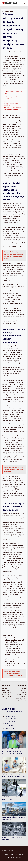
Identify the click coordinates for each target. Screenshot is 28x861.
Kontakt (21, 854)
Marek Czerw (9, 51)
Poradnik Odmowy (7, 11)
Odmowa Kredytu (10, 716)
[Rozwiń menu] (24, 3)
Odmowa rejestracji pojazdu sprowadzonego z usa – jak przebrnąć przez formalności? (21, 693)
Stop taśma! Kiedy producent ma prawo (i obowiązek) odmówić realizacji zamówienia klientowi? (12, 751)
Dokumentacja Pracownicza (13, 711)
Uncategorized (9, 728)
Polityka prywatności (10, 854)
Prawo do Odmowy (10, 726)
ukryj (6, 93)
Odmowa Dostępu (10, 714)
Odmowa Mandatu (10, 719)
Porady (7, 723)
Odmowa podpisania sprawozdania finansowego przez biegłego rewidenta (6, 692)
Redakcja (18, 857)
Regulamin (10, 857)
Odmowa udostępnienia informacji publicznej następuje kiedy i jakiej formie (14, 640)
